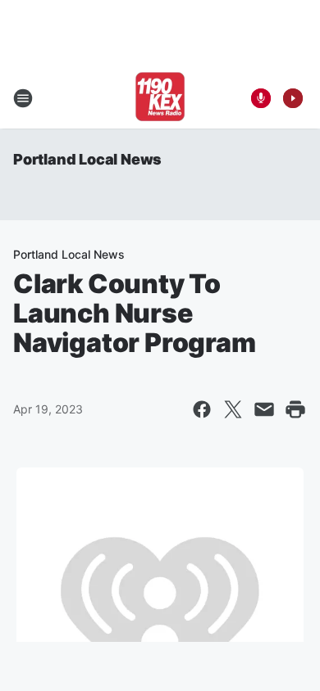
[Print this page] (295, 409)
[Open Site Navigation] (23, 98)
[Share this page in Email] (264, 409)
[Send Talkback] (261, 98)
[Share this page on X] (233, 409)
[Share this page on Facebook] (201, 409)
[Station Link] (160, 98)
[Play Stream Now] (293, 98)
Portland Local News (87, 159)
